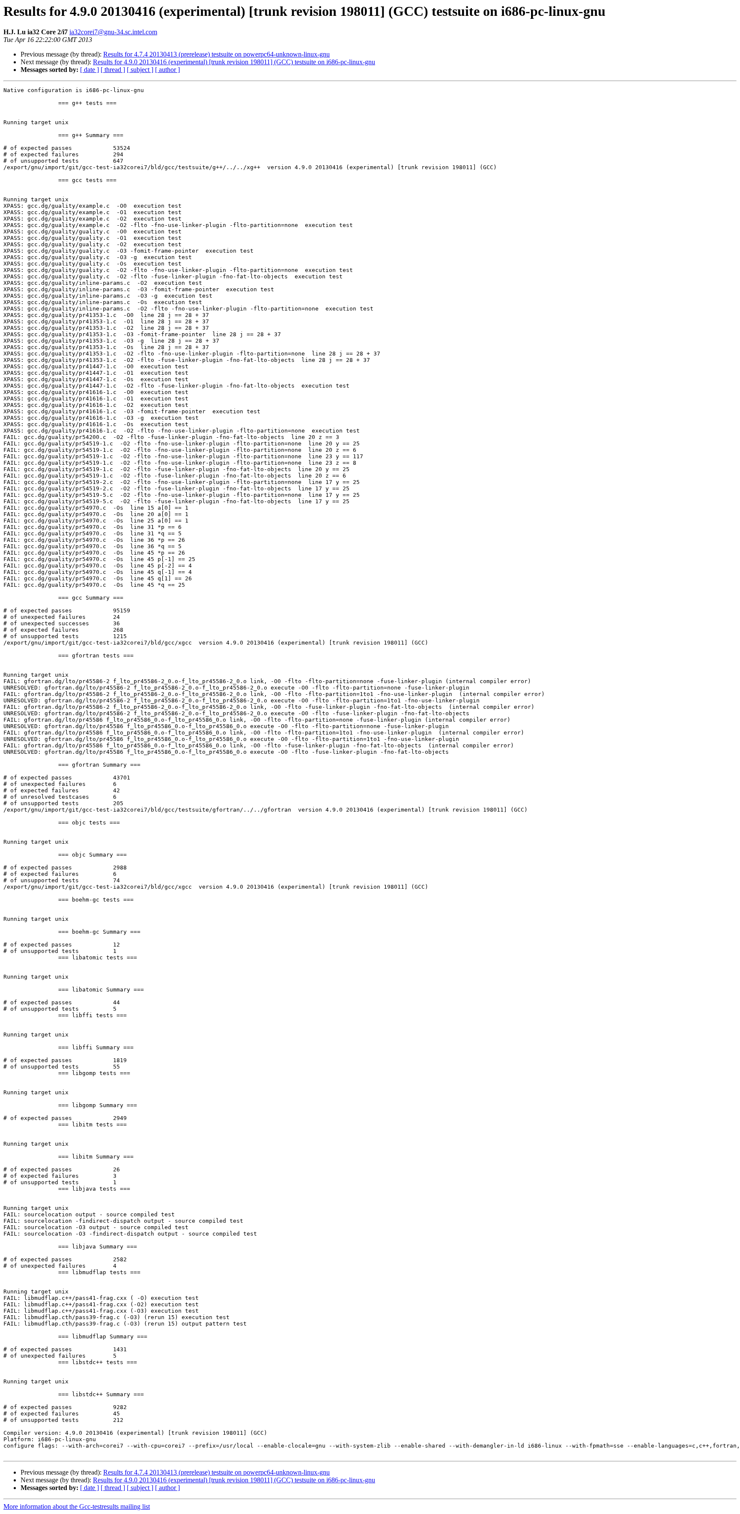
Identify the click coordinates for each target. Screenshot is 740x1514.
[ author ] (167, 69)
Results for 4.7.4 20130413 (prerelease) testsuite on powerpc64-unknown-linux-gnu (216, 54)
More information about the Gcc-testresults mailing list (76, 1506)
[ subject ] (140, 69)
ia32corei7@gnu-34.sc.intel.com (113, 32)
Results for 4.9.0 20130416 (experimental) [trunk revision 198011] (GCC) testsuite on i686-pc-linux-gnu (234, 62)
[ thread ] (113, 69)
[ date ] (89, 69)
